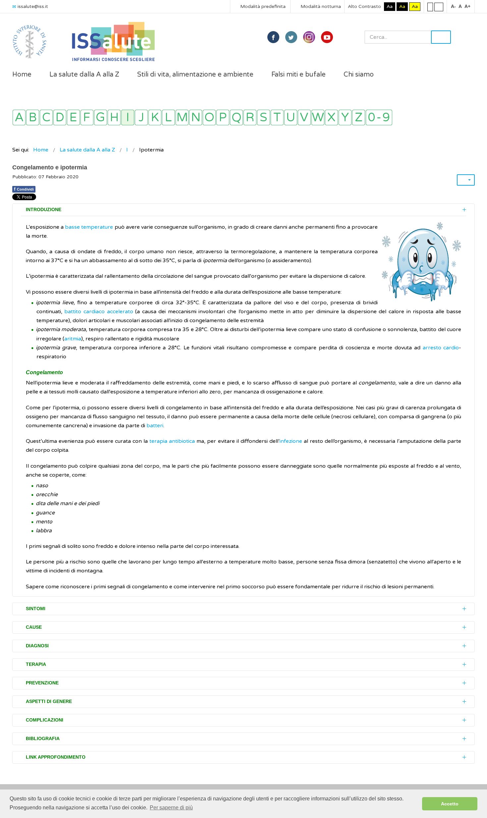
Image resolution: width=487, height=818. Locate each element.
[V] (304, 117)
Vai (441, 37)
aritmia (72, 338)
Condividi (24, 189)
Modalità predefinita (262, 6)
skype (327, 37)
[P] (223, 117)
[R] (250, 117)
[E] (73, 117)
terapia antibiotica (172, 441)
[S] (263, 117)
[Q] (236, 117)
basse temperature (89, 227)
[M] (182, 117)
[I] (128, 117)
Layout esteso (438, 6)
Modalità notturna (320, 6)
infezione (291, 441)
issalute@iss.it (33, 6)
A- (453, 6)
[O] (209, 117)
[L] (168, 117)
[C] (46, 117)
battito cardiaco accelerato (98, 311)
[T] (277, 117)
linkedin (309, 37)
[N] (195, 117)
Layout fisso (430, 6)
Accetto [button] (450, 803)
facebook (273, 37)
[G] (100, 117)
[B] (32, 117)
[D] (60, 117)
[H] (114, 117)
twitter (291, 37)
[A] (19, 117)
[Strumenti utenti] (466, 180)
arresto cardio (441, 347)
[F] (87, 117)
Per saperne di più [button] (171, 807)
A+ (467, 6)
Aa (390, 6)
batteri (154, 425)
